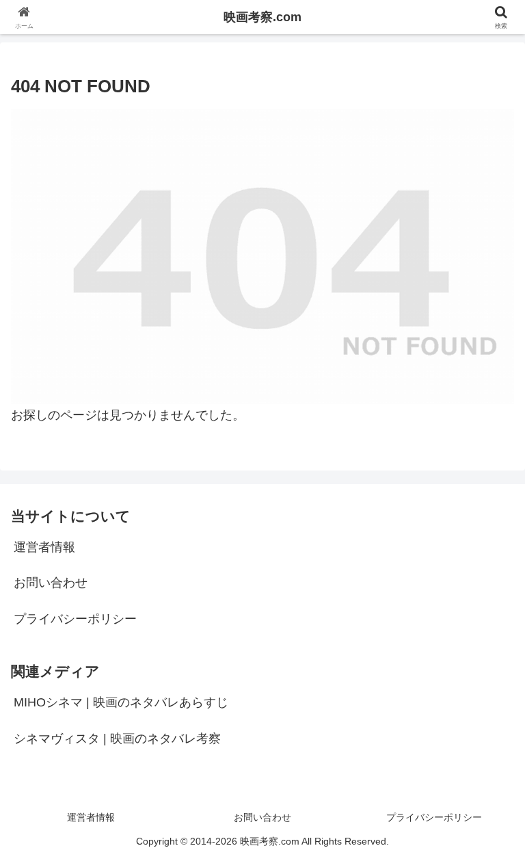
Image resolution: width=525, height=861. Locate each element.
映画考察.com (262, 17)
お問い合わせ (51, 583)
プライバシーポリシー (75, 619)
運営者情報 (44, 547)
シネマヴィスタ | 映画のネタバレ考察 (117, 738)
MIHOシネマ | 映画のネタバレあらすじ (121, 702)
